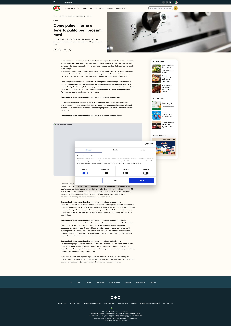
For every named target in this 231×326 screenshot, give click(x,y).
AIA (71, 282)
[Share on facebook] (163, 2)
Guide (55, 16)
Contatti (134, 303)
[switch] (105, 173)
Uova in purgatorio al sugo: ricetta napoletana (166, 78)
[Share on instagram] (167, 2)
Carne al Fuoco (114, 282)
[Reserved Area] (176, 8)
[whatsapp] (70, 50)
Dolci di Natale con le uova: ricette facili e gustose (167, 88)
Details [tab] (115, 150)
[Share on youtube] (170, 2)
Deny (115, 180)
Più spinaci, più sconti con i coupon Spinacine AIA (168, 105)
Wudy (79, 282)
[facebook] (55, 50)
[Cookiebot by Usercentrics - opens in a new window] (146, 144)
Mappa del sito (168, 303)
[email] (65, 50)
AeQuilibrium (100, 282)
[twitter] (60, 50)
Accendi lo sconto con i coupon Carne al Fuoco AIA (168, 125)
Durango (153, 282)
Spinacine (128, 282)
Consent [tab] (88, 150)
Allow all (141, 180)
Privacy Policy (75, 303)
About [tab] (143, 150)
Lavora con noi (109, 303)
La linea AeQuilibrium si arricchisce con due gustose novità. (167, 116)
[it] (176, 2)
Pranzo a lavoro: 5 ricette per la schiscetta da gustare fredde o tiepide (168, 68)
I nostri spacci (123, 303)
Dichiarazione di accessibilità (150, 303)
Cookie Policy (62, 303)
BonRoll (88, 282)
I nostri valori (68, 2)
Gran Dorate (140, 282)
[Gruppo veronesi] (115, 309)
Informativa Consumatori (92, 303)
